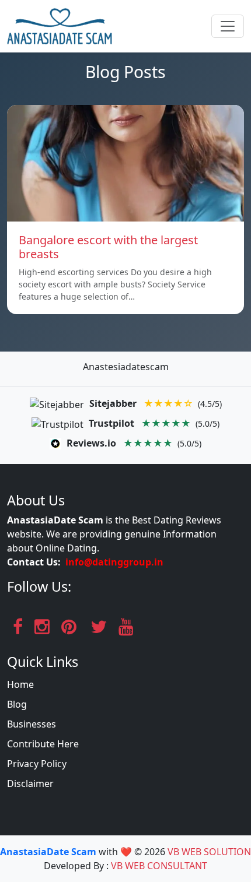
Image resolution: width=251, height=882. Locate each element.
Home (20, 684)
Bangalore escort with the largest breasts (108, 247)
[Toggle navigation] (227, 26)
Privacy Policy (37, 763)
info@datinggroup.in (114, 562)
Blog (17, 704)
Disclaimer (30, 783)
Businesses (31, 724)
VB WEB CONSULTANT (159, 865)
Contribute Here (43, 743)
